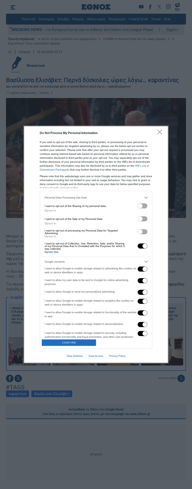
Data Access (96, 355)
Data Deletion (75, 355)
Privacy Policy (117, 355)
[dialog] (96, 244)
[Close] (160, 133)
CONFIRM (69, 342)
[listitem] (96, 198)
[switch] (142, 205)
